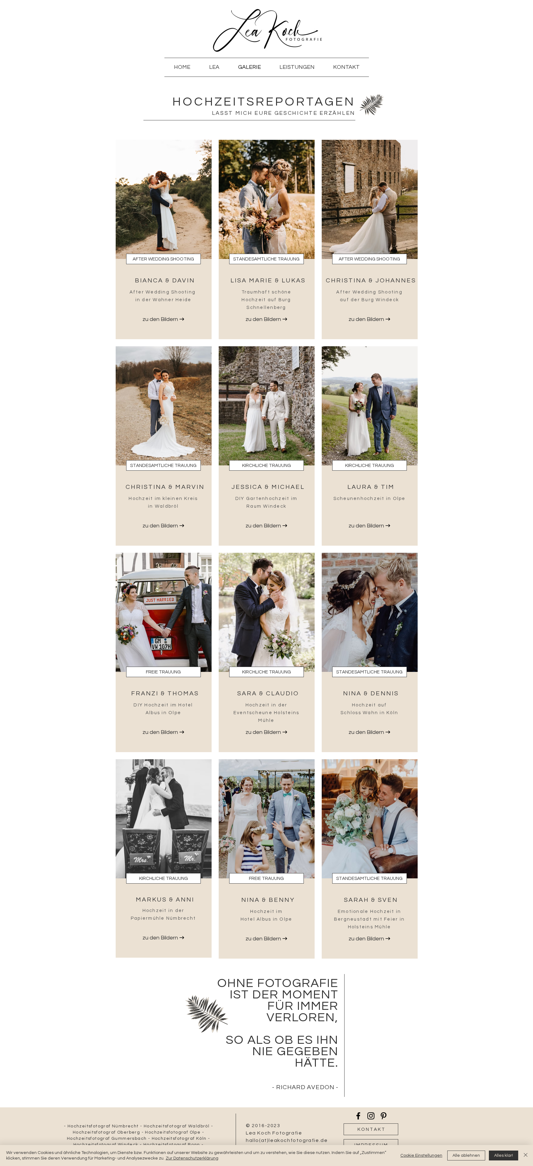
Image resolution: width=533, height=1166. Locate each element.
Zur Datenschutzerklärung (192, 1158)
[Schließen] (525, 1155)
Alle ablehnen (466, 1155)
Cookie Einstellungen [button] (421, 1155)
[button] (163, 259)
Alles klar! (503, 1155)
